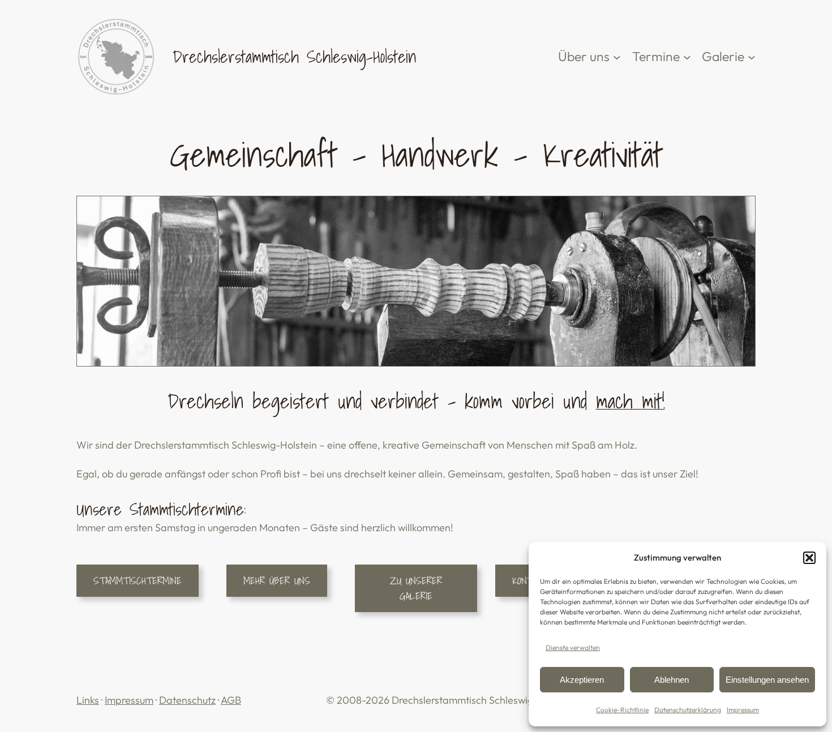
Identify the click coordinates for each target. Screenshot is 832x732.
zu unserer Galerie (416, 588)
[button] (809, 557)
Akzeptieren (582, 679)
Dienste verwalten (573, 647)
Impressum (743, 709)
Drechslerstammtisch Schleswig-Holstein (295, 56)
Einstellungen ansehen (767, 679)
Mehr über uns (276, 580)
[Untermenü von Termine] (687, 57)
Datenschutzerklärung (687, 709)
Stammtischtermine (137, 580)
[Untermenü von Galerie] (752, 57)
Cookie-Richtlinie (622, 709)
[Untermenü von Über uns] (617, 57)
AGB (231, 700)
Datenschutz (187, 700)
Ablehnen (671, 679)
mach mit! (630, 401)
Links (87, 700)
